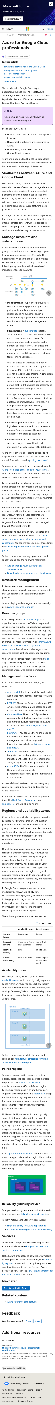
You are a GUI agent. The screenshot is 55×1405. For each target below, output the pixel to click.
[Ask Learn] (46, 35)
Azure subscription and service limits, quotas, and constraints (24, 539)
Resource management (14, 74)
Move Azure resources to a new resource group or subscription (26, 645)
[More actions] (50, 35)
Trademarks (7, 1401)
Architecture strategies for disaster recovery (29, 1229)
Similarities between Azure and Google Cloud (24, 66)
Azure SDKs (13, 766)
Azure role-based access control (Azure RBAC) (25, 469)
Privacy (18, 1393)
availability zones (10, 980)
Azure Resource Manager (21, 606)
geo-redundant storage (20, 1153)
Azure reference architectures (22, 1301)
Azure (12, 35)
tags (46, 658)
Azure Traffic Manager (30, 1082)
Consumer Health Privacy (13, 1397)
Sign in (50, 29)
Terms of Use (35, 1397)
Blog (38, 1390)
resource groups (31, 619)
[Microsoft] (27, 29)
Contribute (7, 1393)
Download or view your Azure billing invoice (29, 573)
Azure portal (13, 692)
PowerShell (13, 732)
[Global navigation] (2, 29)
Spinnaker (7, 803)
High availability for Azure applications (26, 1225)
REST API (11, 703)
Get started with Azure (16, 1288)
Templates (12, 751)
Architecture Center (26, 35)
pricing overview (37, 460)
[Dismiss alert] (51, 4)
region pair (39, 1093)
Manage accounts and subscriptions (20, 70)
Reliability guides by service (34, 1214)
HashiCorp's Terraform (24, 800)
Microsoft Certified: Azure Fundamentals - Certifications (21, 1349)
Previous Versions (25, 1390)
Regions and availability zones (17, 77)
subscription (31, 330)
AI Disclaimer (8, 1390)
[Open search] (43, 29)
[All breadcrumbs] (4, 35)
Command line (14, 714)
